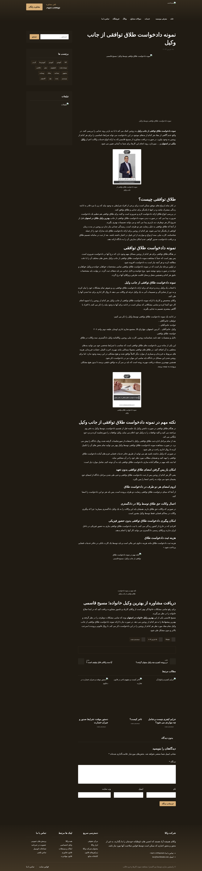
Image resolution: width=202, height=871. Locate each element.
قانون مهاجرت (66, 856)
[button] (43, 18)
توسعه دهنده (63, 68)
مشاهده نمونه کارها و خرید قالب (135, 867)
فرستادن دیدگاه (167, 804)
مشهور (65, 73)
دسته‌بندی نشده (135, 639)
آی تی (34, 62)
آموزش (51, 62)
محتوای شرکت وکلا (90, 849)
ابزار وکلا (94, 845)
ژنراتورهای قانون (91, 852)
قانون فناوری (67, 852)
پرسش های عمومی (38, 841)
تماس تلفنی (41, 852)
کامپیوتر (43, 78)
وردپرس (64, 78)
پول (50, 78)
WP (66, 62)
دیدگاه (172, 762)
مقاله (49, 73)
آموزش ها (42, 62)
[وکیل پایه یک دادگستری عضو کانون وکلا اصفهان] (171, 3)
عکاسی (38, 68)
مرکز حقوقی (93, 841)
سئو (46, 68)
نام (174, 789)
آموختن (59, 62)
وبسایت (42, 73)
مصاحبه (57, 73)
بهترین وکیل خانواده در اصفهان (140, 618)
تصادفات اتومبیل (39, 849)
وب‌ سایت (106, 789)
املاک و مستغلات (65, 849)
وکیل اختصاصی (66, 845)
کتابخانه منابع (93, 856)
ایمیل (141, 789)
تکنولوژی (53, 68)
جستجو (34, 37)
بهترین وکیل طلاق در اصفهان (97, 218)
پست (56, 78)
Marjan (168, 639)
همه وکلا (69, 841)
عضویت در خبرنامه (38, 845)
